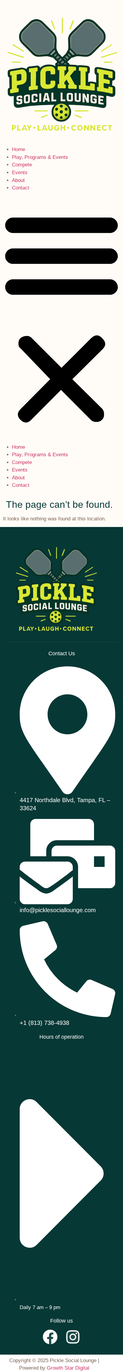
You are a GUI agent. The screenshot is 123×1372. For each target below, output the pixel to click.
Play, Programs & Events (40, 157)
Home (18, 149)
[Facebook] (50, 1336)
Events (19, 172)
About (18, 180)
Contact (20, 188)
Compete (22, 165)
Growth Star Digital (68, 1368)
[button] (61, 317)
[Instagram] (72, 1336)
